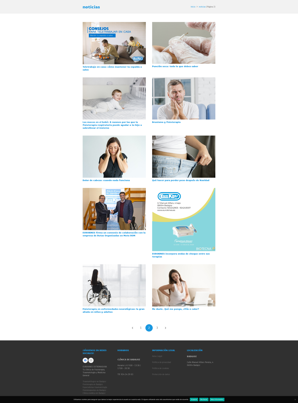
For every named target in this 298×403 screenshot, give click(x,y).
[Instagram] (91, 360)
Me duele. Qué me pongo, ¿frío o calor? (175, 308)
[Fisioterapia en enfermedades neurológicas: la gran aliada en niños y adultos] (114, 265)
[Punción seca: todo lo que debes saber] (183, 23)
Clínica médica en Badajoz (94, 393)
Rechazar (203, 399)
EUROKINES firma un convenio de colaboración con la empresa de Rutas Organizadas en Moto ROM (114, 234)
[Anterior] (132, 328)
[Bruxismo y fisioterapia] (183, 79)
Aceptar (194, 399)
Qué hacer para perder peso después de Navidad (180, 180)
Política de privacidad (161, 362)
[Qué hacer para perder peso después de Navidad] (183, 137)
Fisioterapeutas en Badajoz (94, 390)
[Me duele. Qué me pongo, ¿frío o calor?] (183, 265)
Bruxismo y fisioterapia (166, 122)
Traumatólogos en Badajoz (94, 381)
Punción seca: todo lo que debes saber (175, 66)
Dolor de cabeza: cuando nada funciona (106, 180)
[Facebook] (85, 360)
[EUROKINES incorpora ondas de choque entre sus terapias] (183, 189)
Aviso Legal (157, 356)
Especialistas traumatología (95, 387)
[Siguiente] (165, 328)
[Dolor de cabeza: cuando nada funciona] (114, 137)
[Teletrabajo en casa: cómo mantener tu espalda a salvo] (114, 23)
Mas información (217, 399)
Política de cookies (160, 368)
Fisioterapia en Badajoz (93, 384)
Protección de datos (161, 374)
